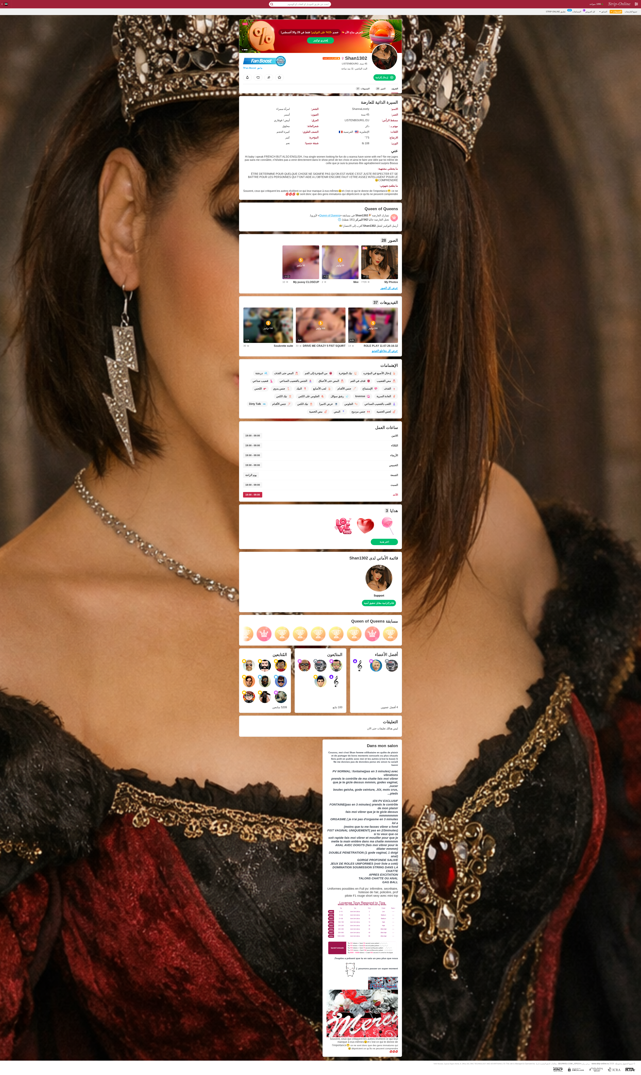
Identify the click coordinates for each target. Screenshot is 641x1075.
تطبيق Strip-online (556, 12)
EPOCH (577, 1064)
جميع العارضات (631, 12)
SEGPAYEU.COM (565, 1064)
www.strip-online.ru (600, 1063)
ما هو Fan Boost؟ (252, 68)
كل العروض (590, 12)
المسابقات (576, 12)
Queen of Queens (329, 215)
